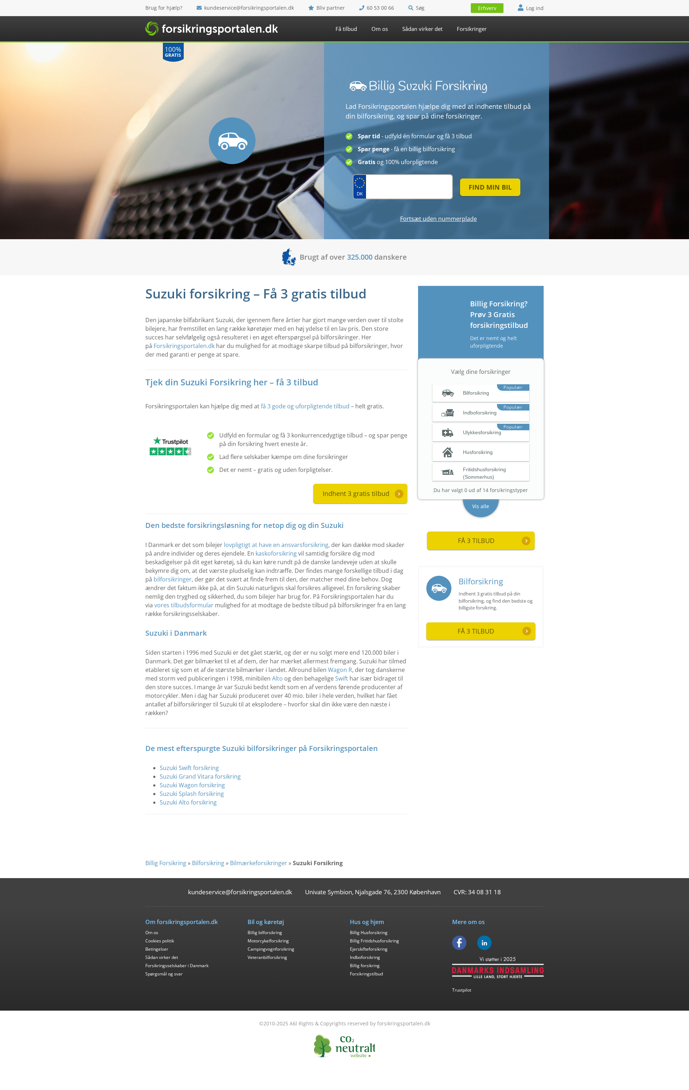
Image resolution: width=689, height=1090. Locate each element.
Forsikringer (472, 28)
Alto (277, 678)
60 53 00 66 (380, 7)
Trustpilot (461, 990)
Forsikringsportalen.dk (184, 346)
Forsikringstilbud (366, 974)
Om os (379, 28)
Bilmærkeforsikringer (258, 863)
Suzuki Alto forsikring (188, 802)
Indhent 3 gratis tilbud (356, 493)
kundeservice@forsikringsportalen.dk (249, 7)
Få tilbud (346, 28)
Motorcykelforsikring (268, 941)
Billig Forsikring (165, 863)
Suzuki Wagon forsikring (192, 785)
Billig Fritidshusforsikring (374, 941)
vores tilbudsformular (184, 605)
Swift (341, 678)
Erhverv (487, 8)
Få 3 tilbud (476, 631)
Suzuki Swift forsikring (189, 768)
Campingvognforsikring (271, 949)
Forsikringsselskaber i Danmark (176, 966)
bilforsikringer (173, 579)
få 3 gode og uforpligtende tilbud (305, 406)
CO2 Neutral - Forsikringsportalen (344, 1046)
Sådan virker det (422, 28)
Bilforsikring (481, 581)
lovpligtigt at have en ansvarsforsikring (276, 545)
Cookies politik (159, 941)
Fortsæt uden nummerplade (438, 219)
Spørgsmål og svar (164, 974)
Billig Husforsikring (369, 932)
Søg (420, 7)
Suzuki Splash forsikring (192, 794)
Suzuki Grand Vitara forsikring (200, 776)
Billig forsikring (365, 966)
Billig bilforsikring (265, 932)
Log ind (535, 8)
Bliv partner (331, 7)
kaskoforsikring (276, 553)
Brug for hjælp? (163, 7)
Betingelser (156, 949)
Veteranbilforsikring (267, 957)
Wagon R (340, 670)
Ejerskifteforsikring (369, 949)
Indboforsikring (365, 957)
